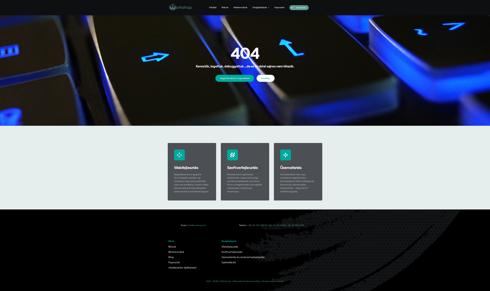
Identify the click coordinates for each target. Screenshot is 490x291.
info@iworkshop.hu (196, 225)
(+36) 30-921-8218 (276, 225)
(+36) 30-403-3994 (256, 225)
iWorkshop (225, 281)
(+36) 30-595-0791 (295, 225)
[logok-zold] (180, 4)
